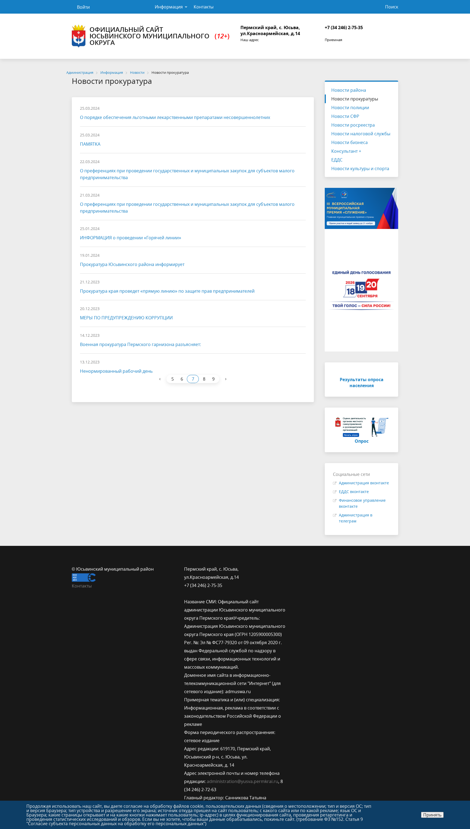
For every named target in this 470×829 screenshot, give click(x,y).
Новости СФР (345, 116)
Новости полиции (350, 108)
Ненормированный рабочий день (116, 371)
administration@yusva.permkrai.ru (242, 781)
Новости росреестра (353, 125)
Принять (432, 815)
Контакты (204, 7)
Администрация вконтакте (364, 482)
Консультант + (346, 151)
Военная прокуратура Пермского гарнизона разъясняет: (140, 344)
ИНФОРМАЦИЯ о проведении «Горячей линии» (130, 238)
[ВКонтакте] (301, 569)
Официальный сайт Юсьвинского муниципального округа (159, 36)
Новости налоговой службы (360, 134)
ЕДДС (336, 160)
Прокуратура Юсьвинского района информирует (132, 264)
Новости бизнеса (349, 142)
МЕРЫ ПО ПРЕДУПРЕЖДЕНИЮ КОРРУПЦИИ (126, 318)
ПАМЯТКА (90, 144)
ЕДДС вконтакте (354, 491)
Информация (169, 7)
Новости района (348, 90)
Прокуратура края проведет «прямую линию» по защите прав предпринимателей (167, 291)
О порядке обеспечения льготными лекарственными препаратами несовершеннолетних (175, 117)
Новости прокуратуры (354, 99)
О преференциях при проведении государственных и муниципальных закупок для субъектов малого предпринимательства (187, 174)
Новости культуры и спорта (360, 169)
